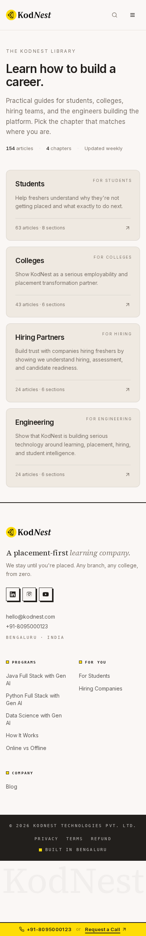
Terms (74, 838)
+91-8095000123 (27, 626)
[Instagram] (29, 594)
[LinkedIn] (12, 594)
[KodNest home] (28, 15)
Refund (101, 838)
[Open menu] (132, 14)
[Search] (114, 14)
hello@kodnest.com (30, 616)
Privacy (46, 838)
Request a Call (102, 929)
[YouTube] (45, 594)
